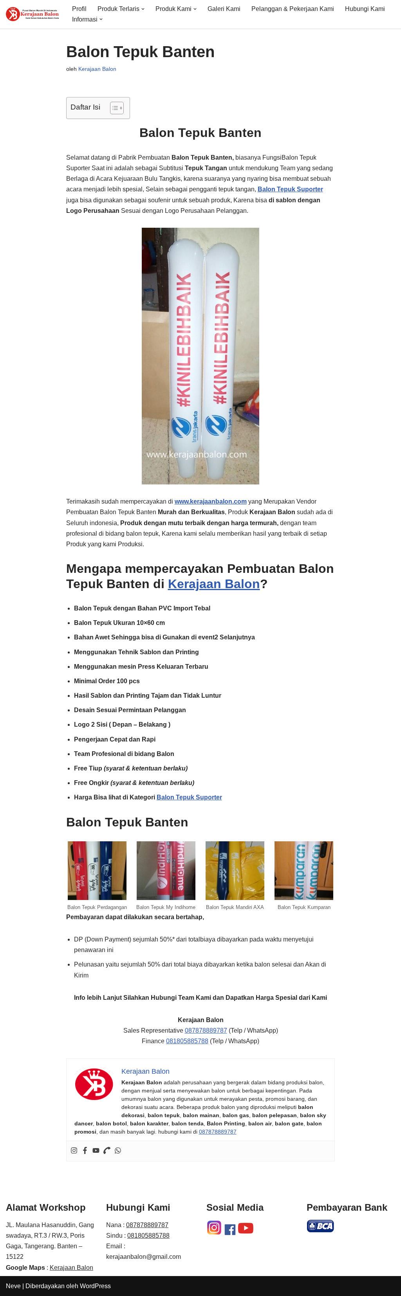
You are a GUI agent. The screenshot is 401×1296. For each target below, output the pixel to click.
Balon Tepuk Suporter (189, 797)
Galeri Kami (224, 8)
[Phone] (106, 1151)
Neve (13, 1286)
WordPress (95, 1286)
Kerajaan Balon (97, 69)
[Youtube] (95, 1151)
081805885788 (187, 1041)
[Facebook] (85, 1151)
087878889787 (206, 1030)
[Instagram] (74, 1151)
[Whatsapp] (117, 1151)
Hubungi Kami (365, 8)
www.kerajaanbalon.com (211, 501)
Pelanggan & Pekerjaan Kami (292, 8)
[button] (143, 9)
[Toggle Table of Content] (113, 108)
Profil (79, 8)
